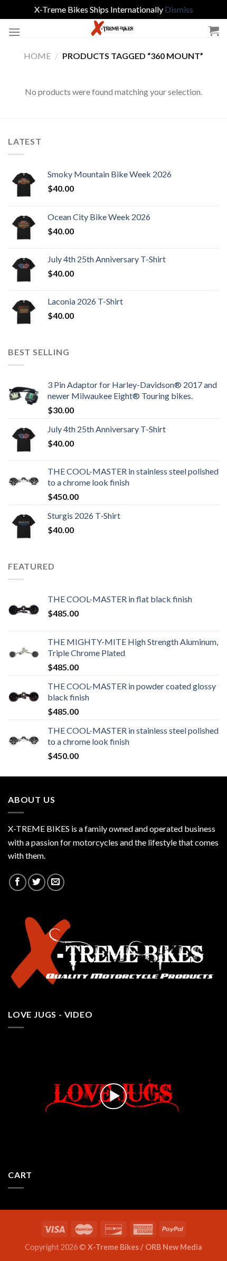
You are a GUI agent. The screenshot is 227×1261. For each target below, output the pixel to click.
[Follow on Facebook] (17, 882)
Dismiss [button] (179, 9)
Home (37, 56)
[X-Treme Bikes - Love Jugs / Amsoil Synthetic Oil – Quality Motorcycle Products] (113, 28)
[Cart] (214, 30)
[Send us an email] (55, 882)
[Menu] (14, 32)
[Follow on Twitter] (36, 882)
